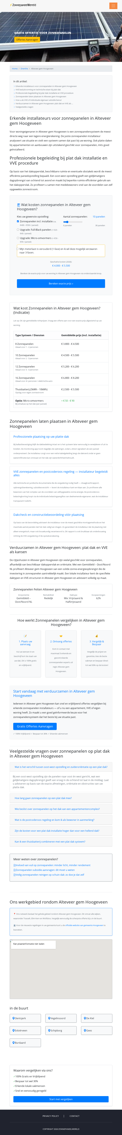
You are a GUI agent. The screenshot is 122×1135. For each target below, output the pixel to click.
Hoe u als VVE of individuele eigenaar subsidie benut (38, 100)
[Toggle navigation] (113, 5)
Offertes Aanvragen (27, 39)
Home (15, 68)
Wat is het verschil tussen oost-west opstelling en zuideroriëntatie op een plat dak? (61, 767)
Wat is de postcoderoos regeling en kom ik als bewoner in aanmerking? (54, 820)
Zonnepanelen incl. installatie (38, 223)
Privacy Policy (51, 1116)
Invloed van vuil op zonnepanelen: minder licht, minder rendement (53, 865)
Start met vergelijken (61, 1099)
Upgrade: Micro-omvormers (39, 239)
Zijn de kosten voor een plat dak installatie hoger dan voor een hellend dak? (57, 830)
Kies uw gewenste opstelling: (33, 216)
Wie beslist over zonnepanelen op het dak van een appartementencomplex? (57, 809)
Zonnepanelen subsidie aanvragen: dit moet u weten (45, 870)
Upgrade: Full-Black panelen (39, 231)
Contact (74, 1116)
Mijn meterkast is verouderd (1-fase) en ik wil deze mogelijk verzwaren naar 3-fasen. (58, 250)
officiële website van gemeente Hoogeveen (84, 925)
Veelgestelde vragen (24, 107)
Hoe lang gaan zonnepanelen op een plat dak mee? (43, 798)
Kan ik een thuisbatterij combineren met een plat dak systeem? (50, 841)
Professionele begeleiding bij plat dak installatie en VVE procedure (44, 93)
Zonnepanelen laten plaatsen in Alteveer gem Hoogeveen (40, 96)
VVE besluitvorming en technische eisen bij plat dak (38, 89)
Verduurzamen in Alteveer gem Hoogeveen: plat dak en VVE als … (44, 103)
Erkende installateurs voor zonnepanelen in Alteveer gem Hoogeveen (46, 86)
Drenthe (24, 68)
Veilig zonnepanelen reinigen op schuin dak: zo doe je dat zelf (50, 874)
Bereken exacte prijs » (61, 283)
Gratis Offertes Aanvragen (35, 726)
